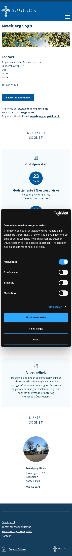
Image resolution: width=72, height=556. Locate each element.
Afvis (36, 339)
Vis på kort (33, 487)
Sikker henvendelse (18, 97)
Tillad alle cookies (36, 317)
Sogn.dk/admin (17, 549)
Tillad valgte (36, 328)
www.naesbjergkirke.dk (33, 108)
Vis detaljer (55, 306)
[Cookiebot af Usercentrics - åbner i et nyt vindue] (53, 213)
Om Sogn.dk (8, 522)
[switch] (63, 272)
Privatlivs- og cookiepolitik (17, 531)
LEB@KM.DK (27, 112)
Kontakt (6, 535)
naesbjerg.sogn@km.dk (45, 116)
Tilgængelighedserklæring (16, 526)
